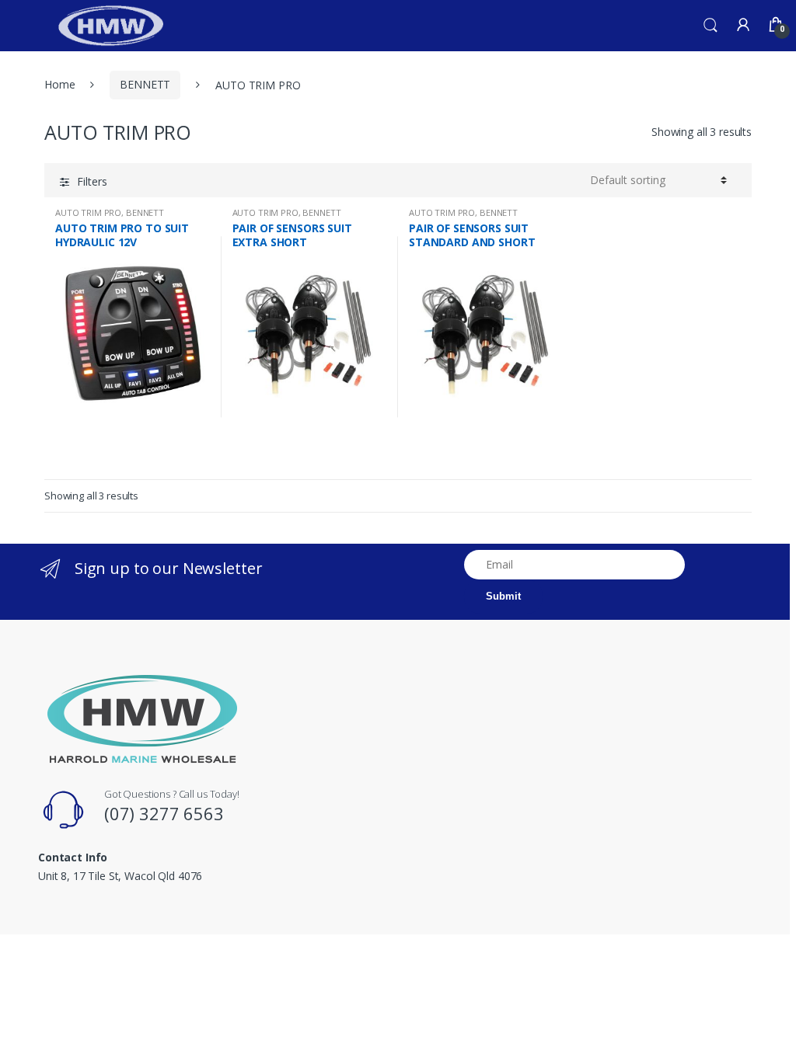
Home (59, 84)
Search (710, 25)
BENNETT (145, 84)
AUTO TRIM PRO (88, 212)
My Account (743, 25)
